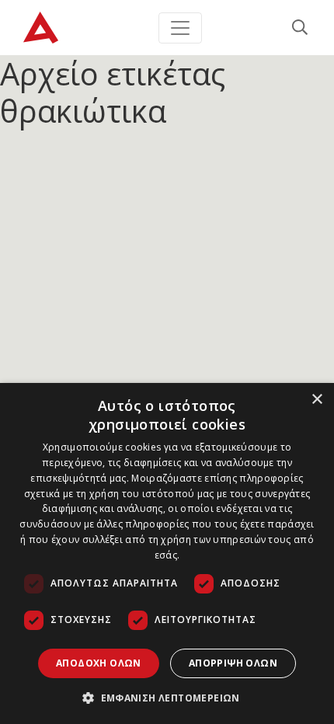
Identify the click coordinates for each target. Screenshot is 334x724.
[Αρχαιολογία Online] (40, 27)
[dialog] (167, 553)
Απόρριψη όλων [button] (233, 663)
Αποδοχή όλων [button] (98, 663)
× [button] (316, 400)
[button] (167, 697)
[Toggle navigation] (180, 28)
